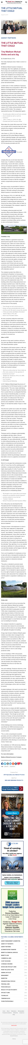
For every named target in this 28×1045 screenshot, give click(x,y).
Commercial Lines (6, 958)
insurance (12, 766)
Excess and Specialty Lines (8, 966)
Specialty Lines (5, 992)
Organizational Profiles (8, 981)
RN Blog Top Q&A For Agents (9, 989)
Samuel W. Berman (14, 1035)
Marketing (4, 978)
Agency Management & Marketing (10, 941)
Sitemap (14, 1038)
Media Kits (15, 1012)
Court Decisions (6, 961)
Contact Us (21, 1012)
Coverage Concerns (6, 964)
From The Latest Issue (7, 969)
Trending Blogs (5, 998)
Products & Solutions (7, 1012)
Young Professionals (7, 1001)
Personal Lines (5, 984)
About (8, 1011)
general (6, 766)
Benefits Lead (5, 955)
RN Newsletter (21, 1011)
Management (5, 975)
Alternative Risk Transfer (8, 949)
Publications (13, 1011)
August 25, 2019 (4, 14)
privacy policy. (14, 1025)
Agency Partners (6, 946)
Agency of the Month (7, 943)
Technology (4, 995)
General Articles (6, 972)
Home (4, 1011)
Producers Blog (5, 987)
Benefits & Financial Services (9, 952)
